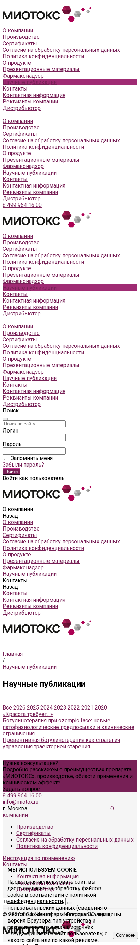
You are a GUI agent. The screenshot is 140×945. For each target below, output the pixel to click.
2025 (33, 707)
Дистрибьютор (22, 108)
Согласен (125, 935)
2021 (88, 707)
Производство (21, 37)
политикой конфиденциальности (51, 898)
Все (8, 707)
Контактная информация (34, 95)
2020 (101, 707)
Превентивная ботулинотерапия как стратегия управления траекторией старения (61, 743)
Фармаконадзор (23, 166)
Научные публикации (30, 172)
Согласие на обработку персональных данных (61, 50)
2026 (20, 707)
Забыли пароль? (23, 464)
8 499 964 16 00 (22, 205)
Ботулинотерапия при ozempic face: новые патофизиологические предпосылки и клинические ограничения (68, 727)
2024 (47, 707)
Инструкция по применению (39, 858)
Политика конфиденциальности (43, 56)
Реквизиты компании (30, 101)
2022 (74, 707)
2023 (61, 707)
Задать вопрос (21, 789)
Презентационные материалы (41, 160)
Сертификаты (20, 43)
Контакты (15, 179)
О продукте (17, 153)
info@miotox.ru (20, 802)
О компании (18, 121)
